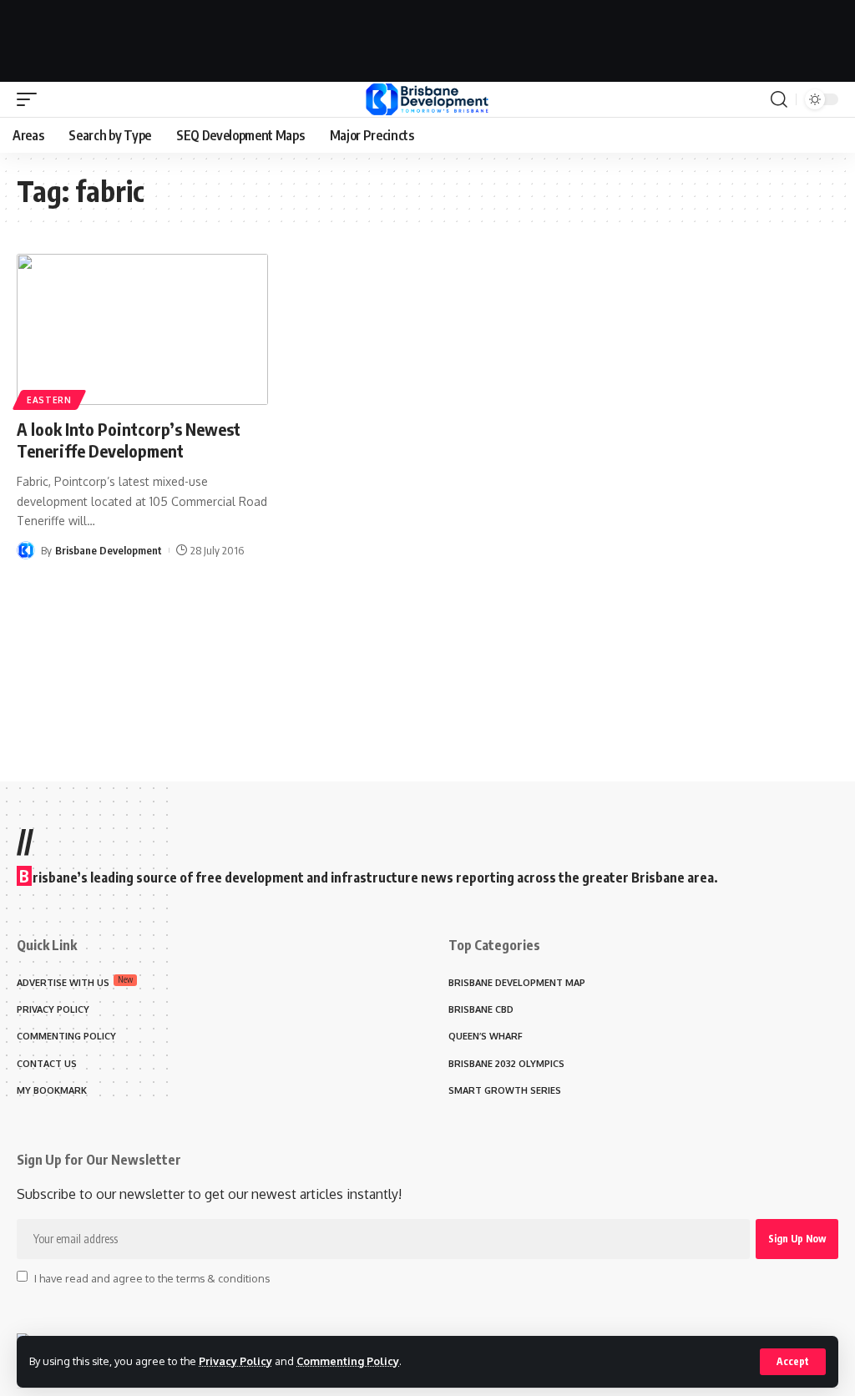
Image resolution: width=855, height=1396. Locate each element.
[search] (779, 99)
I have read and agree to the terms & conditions (152, 1277)
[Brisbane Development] (427, 99)
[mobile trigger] (31, 99)
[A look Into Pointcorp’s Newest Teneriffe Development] (142, 329)
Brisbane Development (108, 550)
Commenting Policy (347, 1361)
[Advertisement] (427, 37)
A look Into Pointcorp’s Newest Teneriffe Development (128, 439)
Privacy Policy (235, 1361)
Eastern (49, 400)
